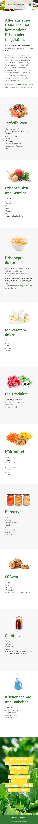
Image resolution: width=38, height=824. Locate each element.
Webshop (17, 85)
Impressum (14, 817)
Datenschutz (23, 817)
